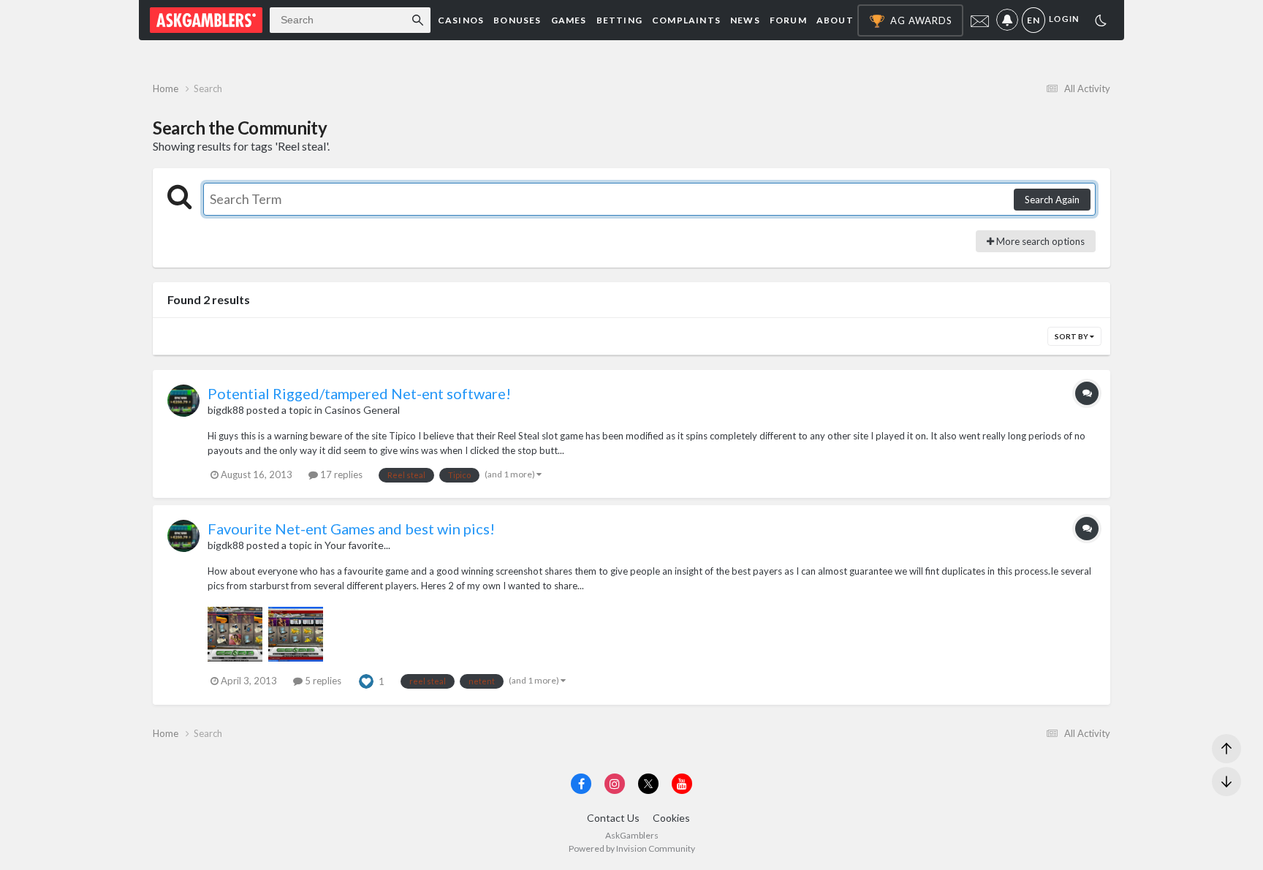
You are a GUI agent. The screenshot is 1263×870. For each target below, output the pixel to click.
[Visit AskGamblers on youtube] (682, 783)
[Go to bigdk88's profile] (183, 401)
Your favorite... (357, 545)
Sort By (1072, 336)
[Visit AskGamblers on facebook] (581, 783)
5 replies (322, 680)
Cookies (671, 818)
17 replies (340, 474)
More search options (1039, 241)
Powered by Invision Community (632, 848)
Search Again (1052, 199)
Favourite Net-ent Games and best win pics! (351, 528)
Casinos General (362, 410)
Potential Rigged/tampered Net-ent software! (359, 393)
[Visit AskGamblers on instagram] (614, 783)
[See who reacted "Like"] (366, 680)
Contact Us (613, 818)
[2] (1100, 22)
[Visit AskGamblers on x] (648, 783)
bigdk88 (226, 410)
